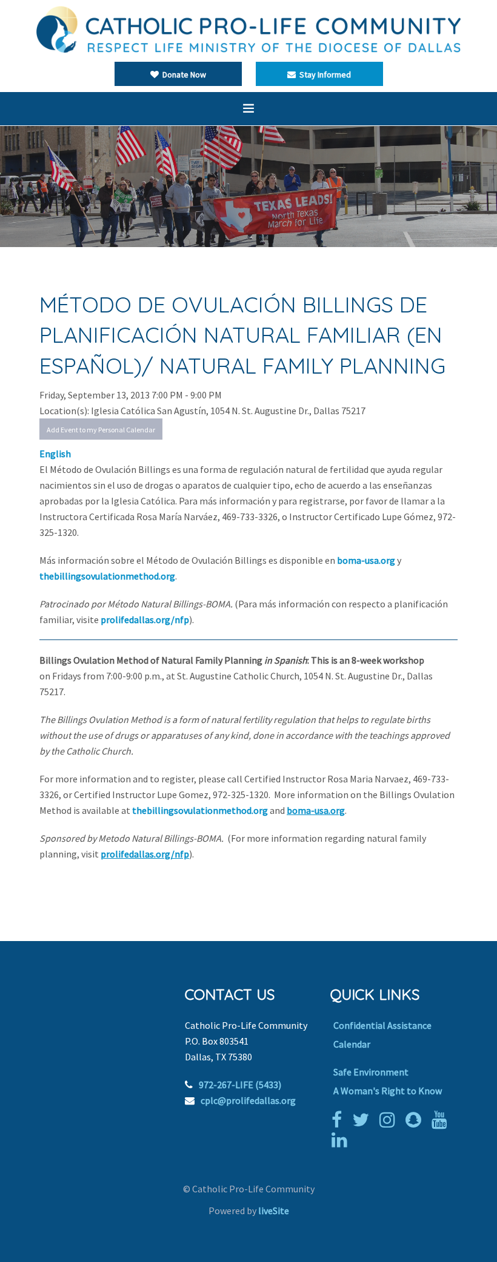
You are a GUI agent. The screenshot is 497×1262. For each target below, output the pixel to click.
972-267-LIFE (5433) (240, 1085)
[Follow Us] (363, 1119)
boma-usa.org (366, 560)
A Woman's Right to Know (387, 1091)
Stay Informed (323, 74)
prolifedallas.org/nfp (145, 619)
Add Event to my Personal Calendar (101, 429)
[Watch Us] (442, 1119)
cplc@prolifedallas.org (248, 1100)
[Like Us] (339, 1119)
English (55, 454)
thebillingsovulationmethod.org (107, 576)
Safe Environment (371, 1072)
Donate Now (182, 74)
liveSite (273, 1210)
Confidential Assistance (382, 1025)
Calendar (351, 1044)
